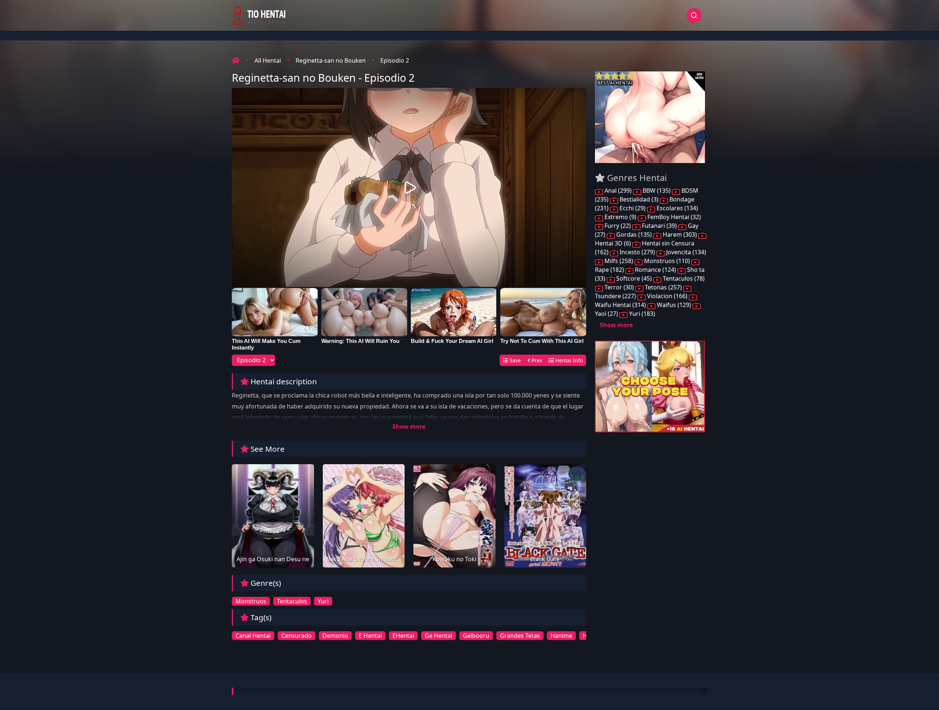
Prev (536, 360)
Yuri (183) (641, 314)
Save (514, 360)
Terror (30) (619, 287)
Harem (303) (679, 234)
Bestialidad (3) (639, 199)
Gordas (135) (634, 234)
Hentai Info (568, 360)
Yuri (323, 601)
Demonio (335, 636)
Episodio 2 (394, 60)
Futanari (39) (659, 226)
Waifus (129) (674, 305)
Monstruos (250, 601)
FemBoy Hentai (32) (673, 217)
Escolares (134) (676, 208)
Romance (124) (655, 270)
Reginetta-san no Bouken (331, 60)
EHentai (403, 636)
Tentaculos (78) (683, 278)
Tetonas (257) (663, 287)
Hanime (561, 636)
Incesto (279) (637, 252)
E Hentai (370, 636)
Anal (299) (618, 190)
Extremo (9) (620, 217)
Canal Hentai (253, 636)
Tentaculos (292, 601)
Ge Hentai (438, 636)
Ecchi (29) (632, 208)
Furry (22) (617, 226)
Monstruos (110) (667, 261)
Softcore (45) (634, 278)
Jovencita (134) (685, 252)
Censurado (296, 636)
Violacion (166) (667, 296)
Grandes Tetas (520, 636)
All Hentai (268, 60)
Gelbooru (476, 636)
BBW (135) (656, 190)
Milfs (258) (619, 261)
